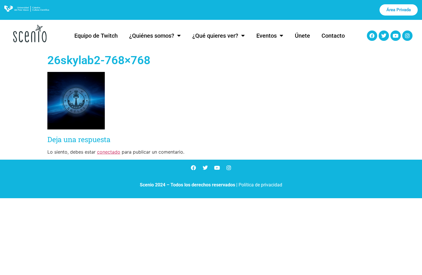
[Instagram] (407, 35)
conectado (108, 152)
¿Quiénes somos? (151, 35)
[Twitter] (384, 35)
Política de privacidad (260, 185)
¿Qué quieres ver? (215, 35)
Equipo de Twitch (96, 35)
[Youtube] (395, 35)
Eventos (266, 35)
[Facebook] (372, 35)
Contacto (333, 35)
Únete (302, 35)
